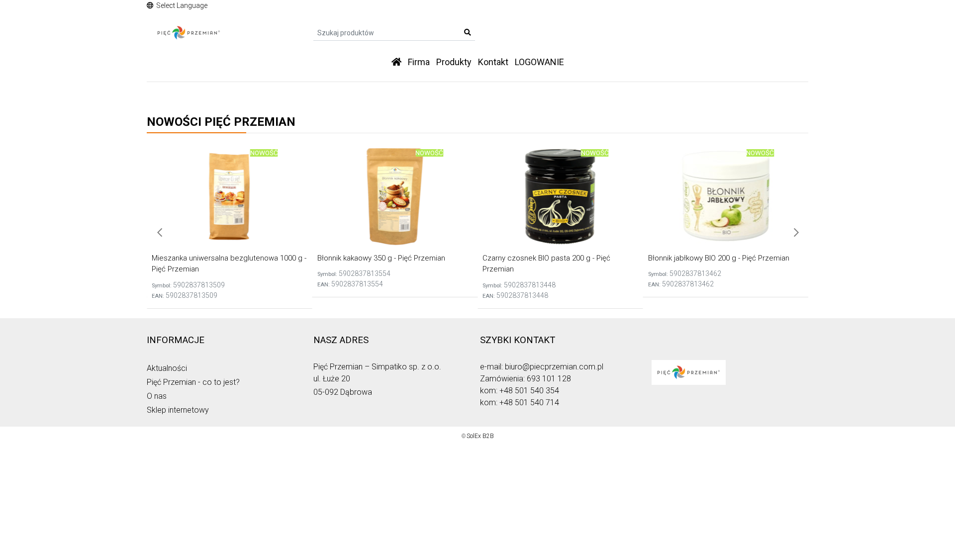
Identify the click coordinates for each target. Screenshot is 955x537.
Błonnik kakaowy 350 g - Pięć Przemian (381, 258)
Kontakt (493, 62)
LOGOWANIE (539, 62)
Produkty (454, 62)
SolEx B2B (480, 436)
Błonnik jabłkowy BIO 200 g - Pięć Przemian (718, 258)
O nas (157, 396)
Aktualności (167, 368)
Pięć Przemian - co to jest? (193, 382)
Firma (419, 62)
